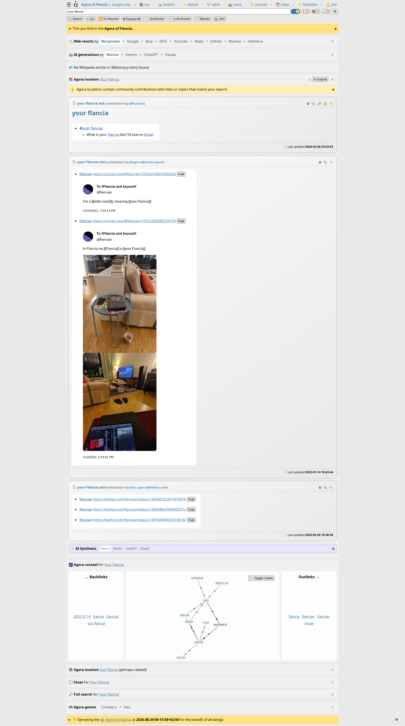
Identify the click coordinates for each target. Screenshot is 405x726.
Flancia (113, 134)
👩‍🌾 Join (220, 18)
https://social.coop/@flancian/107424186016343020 (134, 173)
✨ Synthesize (154, 18)
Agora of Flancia (118, 719)
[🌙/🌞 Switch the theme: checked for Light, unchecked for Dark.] (295, 11)
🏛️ (102, 719)
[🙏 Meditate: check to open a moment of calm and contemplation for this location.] (326, 11)
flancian (85, 173)
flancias (96, 128)
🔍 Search (75, 18)
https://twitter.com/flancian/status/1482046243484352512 (139, 509)
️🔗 (319, 103)
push (85, 128)
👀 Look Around (179, 18)
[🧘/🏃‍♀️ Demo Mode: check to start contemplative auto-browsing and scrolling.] (305, 11)
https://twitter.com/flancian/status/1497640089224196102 (139, 519)
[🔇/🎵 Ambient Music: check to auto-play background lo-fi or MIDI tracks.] (316, 11)
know (148, 134)
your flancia (99, 682)
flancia (98, 616)
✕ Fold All (320, 79)
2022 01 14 (82, 616)
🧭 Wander (202, 18)
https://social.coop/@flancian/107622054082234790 (134, 221)
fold (181, 174)
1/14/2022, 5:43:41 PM (98, 457)
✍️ (325, 103)
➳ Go (90, 19)
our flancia (96, 623)
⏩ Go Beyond (108, 18)
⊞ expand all (131, 19)
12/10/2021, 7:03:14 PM (99, 210)
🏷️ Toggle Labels (261, 578)
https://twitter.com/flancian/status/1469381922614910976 (139, 499)
